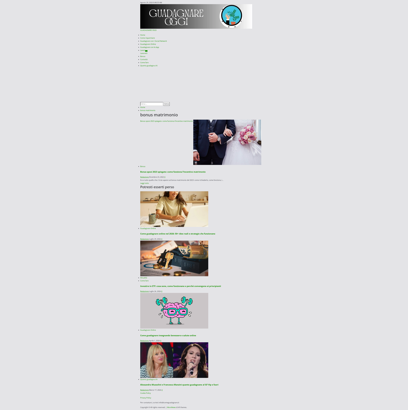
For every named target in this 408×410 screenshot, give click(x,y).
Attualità (143, 278)
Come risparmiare (147, 38)
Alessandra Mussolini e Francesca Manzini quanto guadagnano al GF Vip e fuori (179, 384)
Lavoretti (143, 53)
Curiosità (143, 59)
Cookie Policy (145, 393)
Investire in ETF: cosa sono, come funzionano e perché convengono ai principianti (180, 286)
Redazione (144, 177)
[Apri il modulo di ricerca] (141, 100)
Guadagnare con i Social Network (153, 41)
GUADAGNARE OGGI (148, 30)
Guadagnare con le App (149, 47)
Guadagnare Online (148, 44)
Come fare (144, 62)
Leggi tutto (144, 183)
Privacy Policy (145, 398)
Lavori (142, 50)
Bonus (142, 56)
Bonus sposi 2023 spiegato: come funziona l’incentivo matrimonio (166, 121)
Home (142, 35)
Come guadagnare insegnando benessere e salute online (168, 335)
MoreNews (171, 407)
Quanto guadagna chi (148, 65)
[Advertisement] (204, 83)
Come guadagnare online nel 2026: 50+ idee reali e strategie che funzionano (177, 233)
